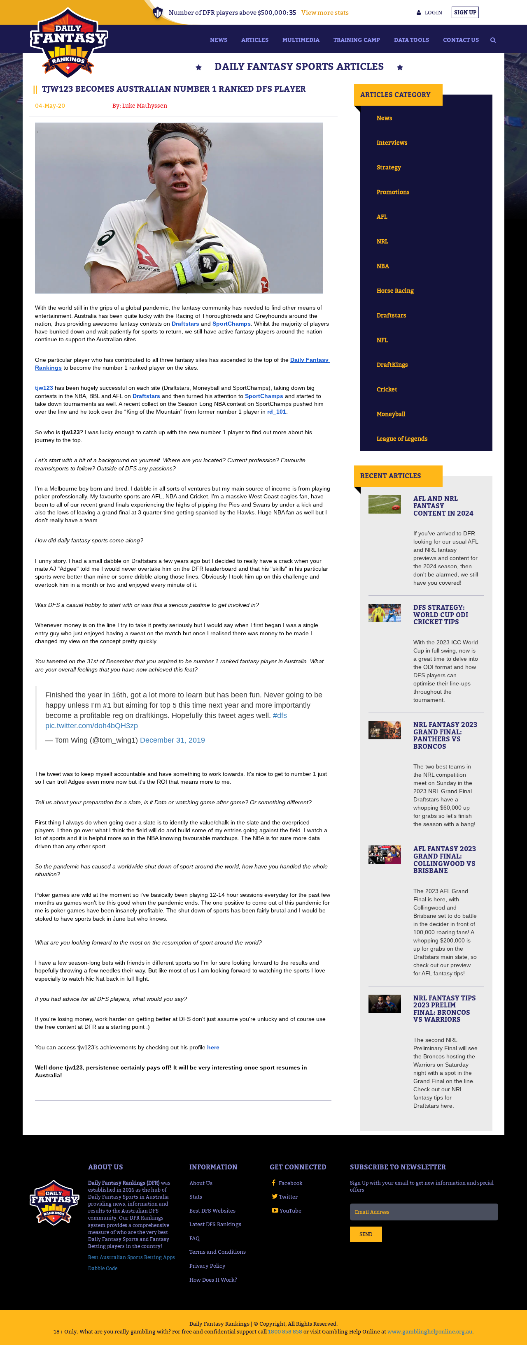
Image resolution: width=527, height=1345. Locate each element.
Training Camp (356, 39)
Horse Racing (395, 290)
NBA (383, 265)
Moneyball (391, 413)
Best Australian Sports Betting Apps (131, 1257)
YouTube (290, 1210)
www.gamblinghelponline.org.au (429, 1331)
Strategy (389, 167)
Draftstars (391, 315)
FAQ (194, 1238)
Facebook (291, 1183)
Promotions (393, 191)
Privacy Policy (207, 1265)
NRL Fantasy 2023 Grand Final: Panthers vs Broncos (445, 735)
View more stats (325, 12)
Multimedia (300, 39)
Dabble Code (102, 1268)
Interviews (392, 142)
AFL (382, 216)
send (366, 1234)
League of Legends (402, 438)
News (218, 39)
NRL (382, 241)
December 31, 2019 (172, 740)
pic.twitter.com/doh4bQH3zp (91, 726)
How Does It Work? (213, 1279)
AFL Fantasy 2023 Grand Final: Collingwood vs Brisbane (444, 860)
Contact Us (461, 39)
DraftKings (392, 364)
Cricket (387, 389)
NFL (382, 339)
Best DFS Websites (212, 1210)
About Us (200, 1183)
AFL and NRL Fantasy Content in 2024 (443, 505)
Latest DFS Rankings (215, 1224)
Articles (254, 39)
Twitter (288, 1196)
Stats (195, 1196)
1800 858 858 (285, 1331)
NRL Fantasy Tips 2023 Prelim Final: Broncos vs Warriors (444, 1009)
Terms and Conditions (217, 1251)
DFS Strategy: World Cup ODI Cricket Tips (440, 614)
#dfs (280, 715)
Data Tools (411, 39)
